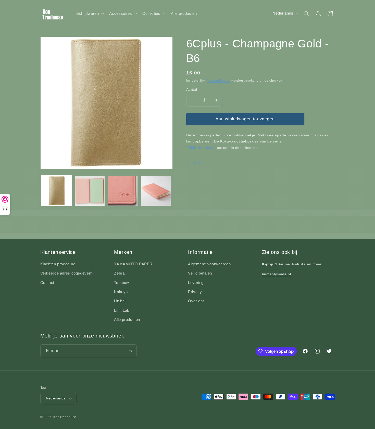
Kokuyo (121, 292)
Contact (47, 283)
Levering (196, 283)
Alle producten (127, 320)
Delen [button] (197, 163)
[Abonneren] (130, 350)
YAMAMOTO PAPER (133, 264)
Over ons (196, 301)
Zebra (119, 273)
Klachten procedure (58, 264)
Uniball (120, 301)
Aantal (191, 90)
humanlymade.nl (276, 274)
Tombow (121, 283)
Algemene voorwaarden (209, 264)
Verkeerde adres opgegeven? (66, 273)
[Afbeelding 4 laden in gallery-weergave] (156, 191)
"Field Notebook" (201, 148)
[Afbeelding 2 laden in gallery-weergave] (89, 191)
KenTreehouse (64, 417)
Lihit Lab (121, 310)
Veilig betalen (200, 273)
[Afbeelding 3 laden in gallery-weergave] (123, 191)
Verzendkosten (219, 80)
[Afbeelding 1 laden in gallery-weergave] (57, 191)
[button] (89, 13)
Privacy (195, 292)
